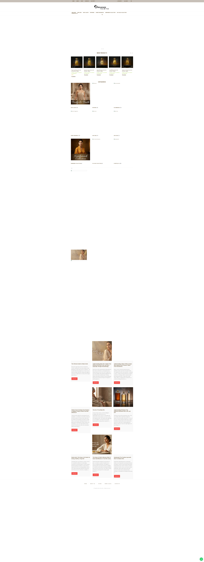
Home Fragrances (74, 135)
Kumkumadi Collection (76, 163)
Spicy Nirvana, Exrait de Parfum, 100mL (101, 71)
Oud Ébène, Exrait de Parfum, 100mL (113, 71)
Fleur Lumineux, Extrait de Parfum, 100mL (76, 71)
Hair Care (116, 135)
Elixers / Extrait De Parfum (76, 72)
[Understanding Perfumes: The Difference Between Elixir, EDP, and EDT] (123, 397)
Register (119, 1)
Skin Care (94, 135)
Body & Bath (73, 107)
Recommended (74, 73)
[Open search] (102, 14)
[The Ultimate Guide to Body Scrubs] (81, 351)
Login (126, 1)
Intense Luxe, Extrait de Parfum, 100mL (89, 71)
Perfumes (94, 107)
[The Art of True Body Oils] (102, 397)
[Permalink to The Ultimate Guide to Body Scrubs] (79, 170)
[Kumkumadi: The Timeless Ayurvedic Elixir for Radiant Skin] (123, 444)
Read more (74, 378)
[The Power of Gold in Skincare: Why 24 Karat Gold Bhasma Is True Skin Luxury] (102, 444)
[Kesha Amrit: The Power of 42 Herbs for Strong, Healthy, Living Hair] (81, 444)
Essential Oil (117, 163)
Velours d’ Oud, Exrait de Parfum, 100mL (127, 71)
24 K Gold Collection (97, 163)
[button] (201, 559)
